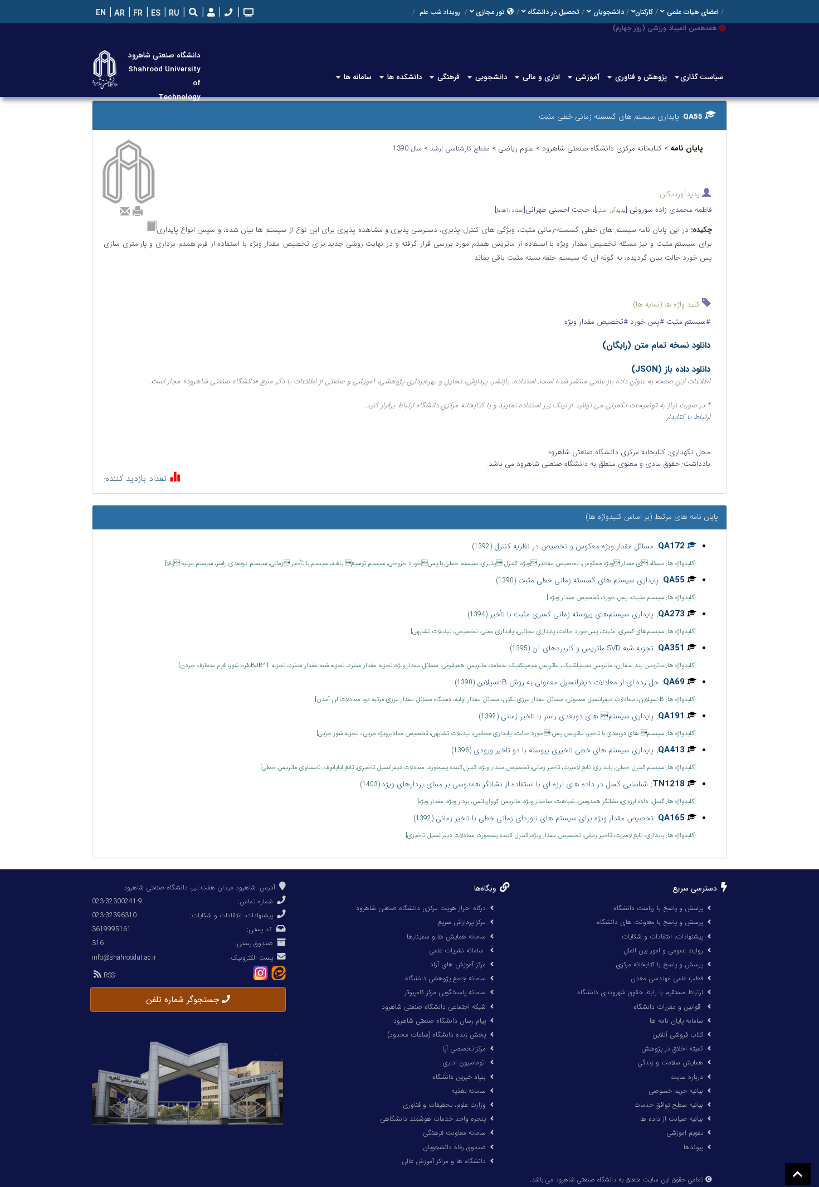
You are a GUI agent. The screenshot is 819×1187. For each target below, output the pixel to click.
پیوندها (693, 1147)
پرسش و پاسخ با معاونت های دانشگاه (650, 922)
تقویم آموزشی (684, 1132)
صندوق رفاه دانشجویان (454, 1147)
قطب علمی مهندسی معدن (667, 978)
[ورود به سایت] (209, 13)
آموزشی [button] (586, 77)
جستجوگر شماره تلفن (184, 999)
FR (137, 13)
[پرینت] (138, 211)
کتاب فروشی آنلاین (677, 1034)
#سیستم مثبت (687, 322)
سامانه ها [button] (357, 77)
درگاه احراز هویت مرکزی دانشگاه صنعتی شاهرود (421, 908)
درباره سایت (686, 1077)
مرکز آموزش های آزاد (458, 964)
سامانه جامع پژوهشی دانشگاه (445, 978)
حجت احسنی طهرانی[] (542, 210)
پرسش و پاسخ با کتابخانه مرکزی (659, 964)
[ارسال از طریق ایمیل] (125, 211)
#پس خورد (646, 322)
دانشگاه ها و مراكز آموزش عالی (444, 1161)
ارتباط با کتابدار (688, 417)
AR (118, 13)
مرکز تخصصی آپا (464, 1048)
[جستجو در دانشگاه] (193, 14)
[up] (798, 1174)
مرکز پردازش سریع (462, 922)
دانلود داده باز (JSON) (670, 369)
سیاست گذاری (701, 77)
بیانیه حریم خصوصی (676, 1091)
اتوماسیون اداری (464, 1062)
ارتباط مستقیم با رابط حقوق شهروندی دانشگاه (640, 992)
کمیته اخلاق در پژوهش (672, 1048)
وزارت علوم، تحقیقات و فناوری (444, 1105)
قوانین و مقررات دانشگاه (666, 1006)
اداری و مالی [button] (540, 77)
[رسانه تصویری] (247, 13)
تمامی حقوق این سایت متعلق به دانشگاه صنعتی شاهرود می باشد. (616, 1180)
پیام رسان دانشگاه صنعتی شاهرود (439, 1020)
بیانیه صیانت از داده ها (671, 1118)
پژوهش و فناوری (640, 77)
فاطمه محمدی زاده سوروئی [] (653, 210)
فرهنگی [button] (447, 77)
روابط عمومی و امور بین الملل (663, 950)
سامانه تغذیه (468, 1091)
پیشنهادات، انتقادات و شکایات (662, 936)
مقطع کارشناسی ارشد (461, 148)
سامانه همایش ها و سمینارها (446, 936)
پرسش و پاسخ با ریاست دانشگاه (658, 908)
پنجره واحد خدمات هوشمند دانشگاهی (433, 1118)
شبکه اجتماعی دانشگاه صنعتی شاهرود (434, 1006)
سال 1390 (408, 148)
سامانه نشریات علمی (457, 950)
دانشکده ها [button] (403, 77)
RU (173, 13)
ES (154, 13)
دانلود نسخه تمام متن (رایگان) (656, 345)
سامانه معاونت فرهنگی (454, 1132)
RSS (108, 975)
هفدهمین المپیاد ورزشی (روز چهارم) (664, 28)
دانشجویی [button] (490, 77)
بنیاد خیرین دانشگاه (459, 1077)
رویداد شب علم (440, 12)
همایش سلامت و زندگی (670, 1062)
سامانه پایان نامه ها (676, 1020)
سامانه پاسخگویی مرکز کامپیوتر (445, 992)
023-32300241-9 (117, 901)
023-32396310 (114, 915)
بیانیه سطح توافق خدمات (668, 1105)
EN (100, 13)
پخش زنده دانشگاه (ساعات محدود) (436, 1034)
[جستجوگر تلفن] (227, 13)
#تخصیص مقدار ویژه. (595, 322)
